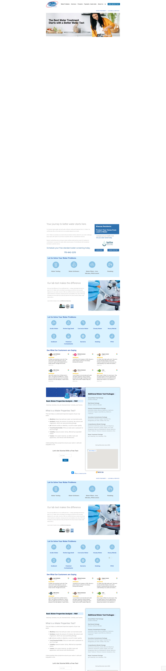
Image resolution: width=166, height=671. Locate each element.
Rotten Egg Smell (68, 328)
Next (65, 460)
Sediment (54, 342)
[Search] (105, 4)
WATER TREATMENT (101, 10)
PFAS (112, 342)
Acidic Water (54, 328)
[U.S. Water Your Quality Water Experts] (52, 4)
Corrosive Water (83, 328)
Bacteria (83, 342)
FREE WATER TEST (113, 4)
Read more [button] (51, 365)
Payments (86, 4)
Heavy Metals (112, 328)
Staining (97, 342)
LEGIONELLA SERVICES (113, 10)
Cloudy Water (97, 328)
